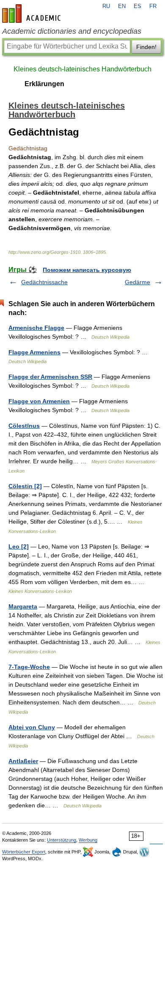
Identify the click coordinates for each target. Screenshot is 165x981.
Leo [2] (18, 546)
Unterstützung (61, 839)
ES (137, 6)
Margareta (22, 606)
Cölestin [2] (25, 486)
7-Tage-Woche (29, 666)
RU (106, 6)
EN (122, 6)
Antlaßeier (23, 761)
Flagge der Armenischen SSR (50, 376)
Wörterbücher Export (23, 851)
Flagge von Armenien (39, 401)
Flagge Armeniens (34, 352)
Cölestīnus (24, 425)
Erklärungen (44, 83)
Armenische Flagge (36, 327)
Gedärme (137, 282)
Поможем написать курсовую (87, 269)
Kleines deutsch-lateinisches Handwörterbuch (82, 69)
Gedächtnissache (44, 282)
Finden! (146, 46)
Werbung (88, 839)
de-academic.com (32, 13)
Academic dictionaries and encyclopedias (71, 31)
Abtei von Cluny (31, 727)
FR (153, 6)
